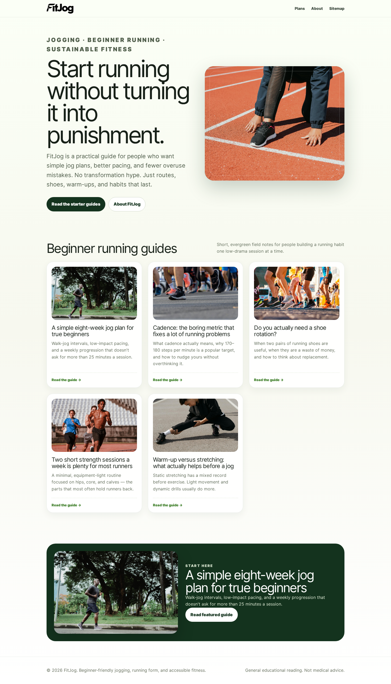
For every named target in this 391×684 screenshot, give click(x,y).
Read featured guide (211, 614)
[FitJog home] (60, 9)
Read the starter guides (76, 204)
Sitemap (336, 8)
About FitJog (127, 204)
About (317, 8)
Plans (300, 8)
